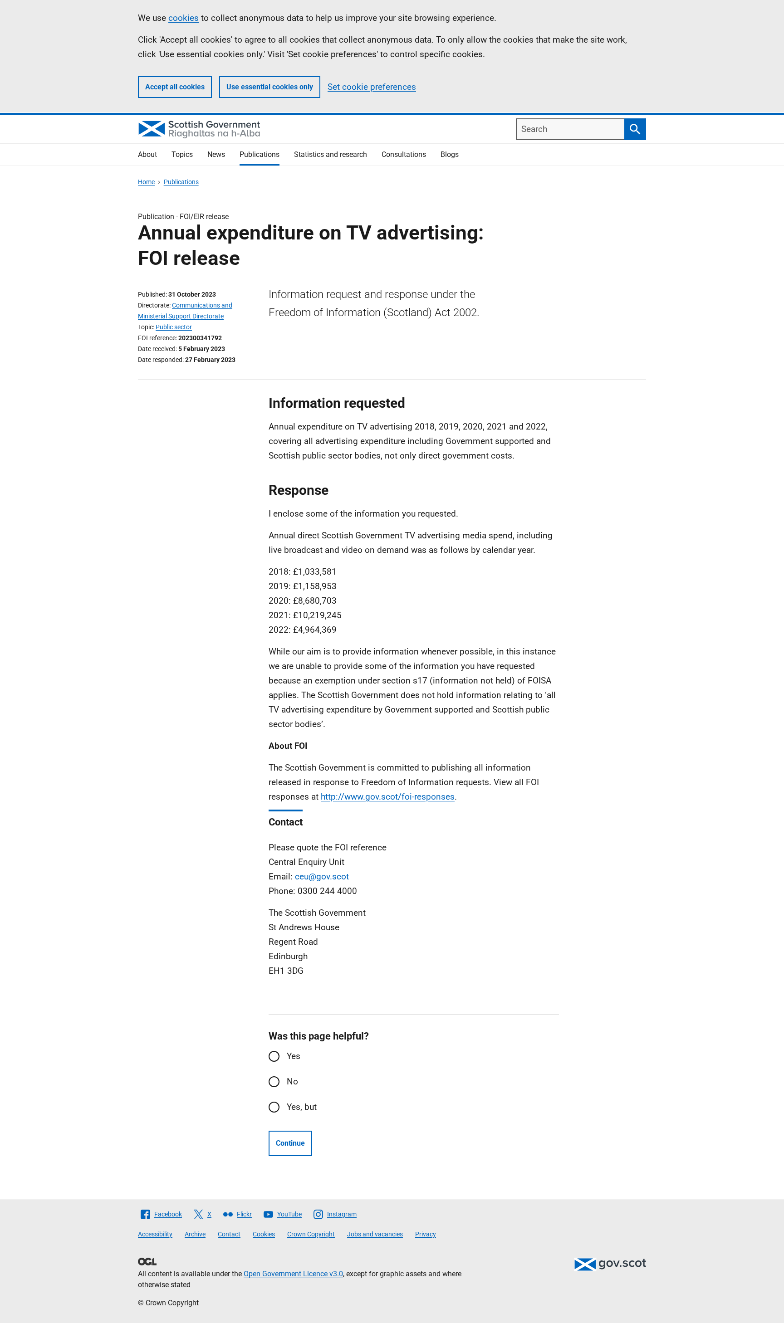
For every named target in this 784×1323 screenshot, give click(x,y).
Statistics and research (330, 154)
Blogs (450, 154)
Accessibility (155, 1234)
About (147, 154)
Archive (195, 1234)
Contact (229, 1234)
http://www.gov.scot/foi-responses (388, 796)
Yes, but (302, 1107)
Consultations (404, 154)
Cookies (264, 1234)
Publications (259, 154)
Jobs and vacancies (375, 1234)
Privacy (425, 1234)
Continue (290, 1143)
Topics (182, 154)
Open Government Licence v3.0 (293, 1273)
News (216, 154)
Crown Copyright (311, 1234)
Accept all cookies (175, 87)
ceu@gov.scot (322, 876)
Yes (293, 1056)
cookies (183, 18)
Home (146, 182)
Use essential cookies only (269, 87)
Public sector (174, 327)
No (292, 1081)
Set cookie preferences (372, 87)
